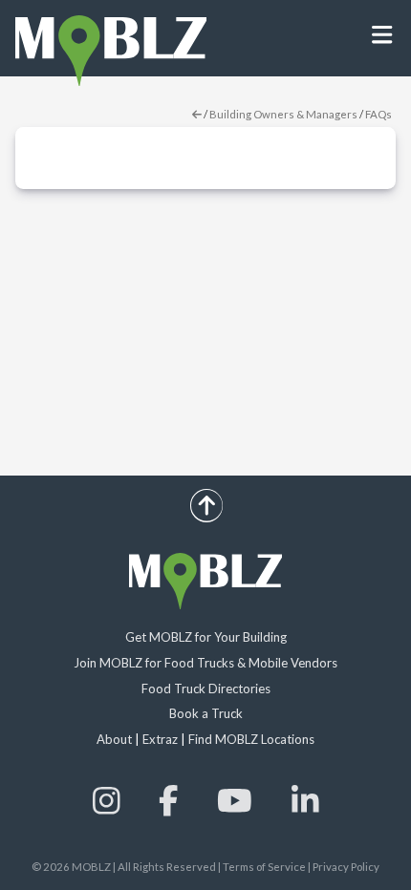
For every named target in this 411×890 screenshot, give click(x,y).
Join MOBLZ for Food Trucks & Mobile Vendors (205, 662)
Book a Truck (206, 713)
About (114, 739)
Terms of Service (264, 866)
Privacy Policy (346, 866)
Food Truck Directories (205, 688)
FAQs (378, 114)
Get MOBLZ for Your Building (206, 637)
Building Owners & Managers (283, 114)
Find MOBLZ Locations (251, 739)
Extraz (160, 739)
